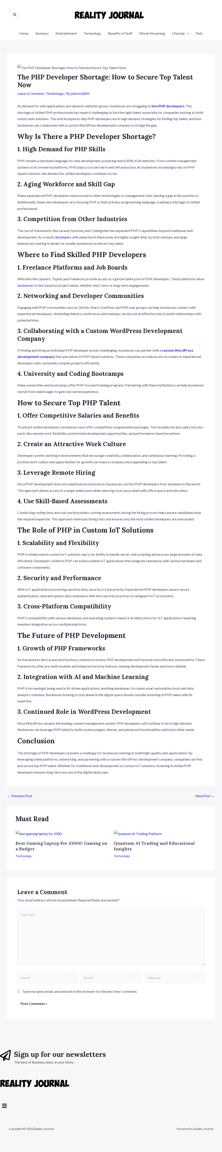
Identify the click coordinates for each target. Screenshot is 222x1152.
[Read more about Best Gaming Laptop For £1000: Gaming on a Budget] (39, 833)
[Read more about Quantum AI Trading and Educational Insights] (138, 833)
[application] (187, 33)
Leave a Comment (30, 93)
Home (24, 33)
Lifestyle (178, 33)
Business (42, 33)
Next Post (205, 796)
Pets (199, 33)
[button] (111, 1106)
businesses (25, 285)
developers (63, 237)
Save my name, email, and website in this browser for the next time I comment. (80, 991)
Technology (92, 33)
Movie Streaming (152, 33)
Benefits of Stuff (120, 33)
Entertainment (66, 33)
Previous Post (19, 796)
